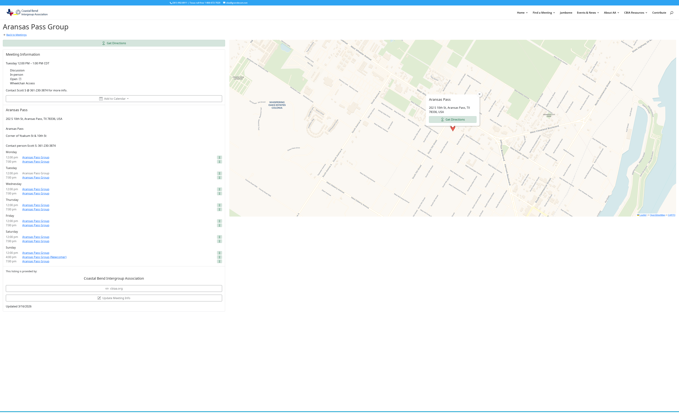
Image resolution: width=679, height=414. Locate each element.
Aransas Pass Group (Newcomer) (44, 257)
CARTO (671, 214)
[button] (453, 128)
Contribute (659, 12)
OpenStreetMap (657, 214)
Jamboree (566, 12)
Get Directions (116, 43)
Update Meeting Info (116, 298)
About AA (610, 12)
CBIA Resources (634, 12)
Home (521, 12)
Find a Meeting (542, 12)
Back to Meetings (16, 34)
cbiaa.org (116, 288)
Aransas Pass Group (35, 157)
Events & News (586, 12)
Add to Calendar (115, 99)
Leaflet (642, 214)
